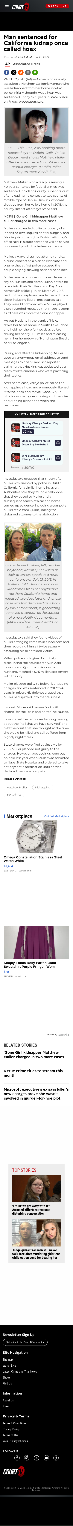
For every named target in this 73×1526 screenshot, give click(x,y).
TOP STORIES (24, 1170)
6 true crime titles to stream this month (33, 1073)
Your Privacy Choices (15, 1441)
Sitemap (8, 1359)
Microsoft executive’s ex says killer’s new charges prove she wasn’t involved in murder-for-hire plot (36, 1094)
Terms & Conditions (14, 1423)
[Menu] (6, 6)
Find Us (7, 1383)
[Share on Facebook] (6, 72)
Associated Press (26, 64)
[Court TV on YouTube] (46, 1457)
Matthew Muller (17, 787)
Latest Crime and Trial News (20, 1371)
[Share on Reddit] (21, 72)
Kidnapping (42, 787)
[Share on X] (13, 72)
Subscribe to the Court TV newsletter (25, 1342)
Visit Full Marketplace (56, 816)
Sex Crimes (14, 794)
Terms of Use (11, 1435)
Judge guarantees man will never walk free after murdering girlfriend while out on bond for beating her (36, 1254)
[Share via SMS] (35, 72)
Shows (6, 1377)
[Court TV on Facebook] (17, 1457)
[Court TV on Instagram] (26, 1457)
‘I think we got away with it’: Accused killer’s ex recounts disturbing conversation (31, 1209)
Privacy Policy (11, 1429)
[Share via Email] (28, 72)
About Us (8, 1400)
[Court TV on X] (36, 1457)
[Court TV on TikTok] (56, 1457)
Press (6, 1406)
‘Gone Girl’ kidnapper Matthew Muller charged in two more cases (34, 1055)
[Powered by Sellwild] (63, 1034)
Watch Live (57, 6)
